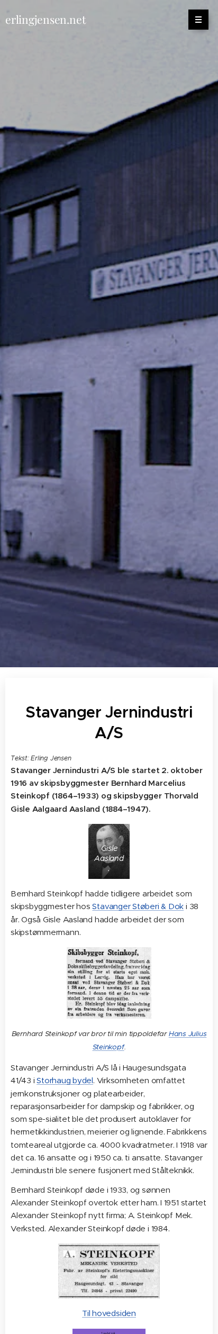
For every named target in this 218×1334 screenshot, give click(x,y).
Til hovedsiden (109, 1313)
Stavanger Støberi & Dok (138, 906)
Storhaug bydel (65, 1080)
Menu (198, 20)
